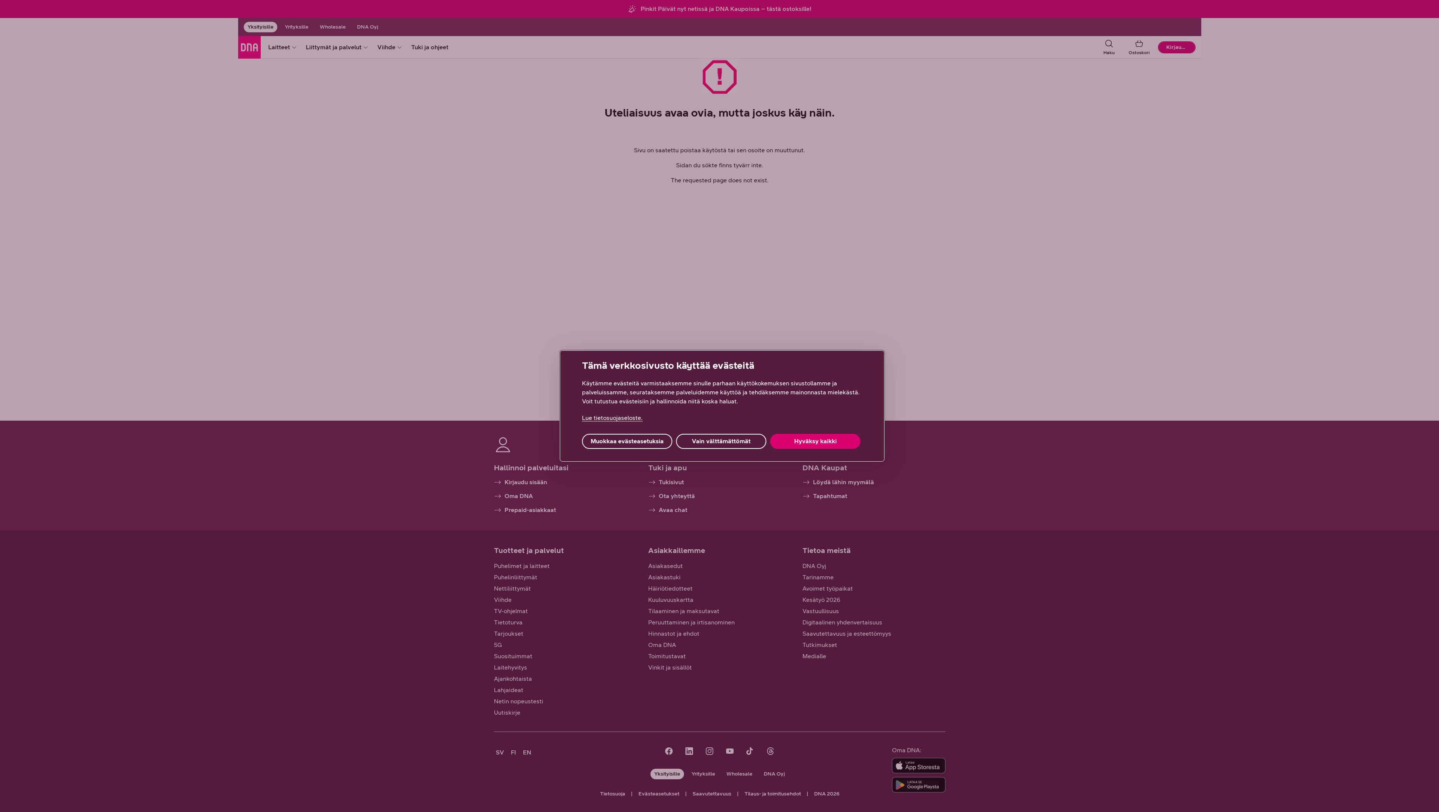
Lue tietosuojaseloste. (612, 417)
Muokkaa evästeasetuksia (627, 441)
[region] (722, 406)
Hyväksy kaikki (815, 441)
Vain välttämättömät (721, 441)
